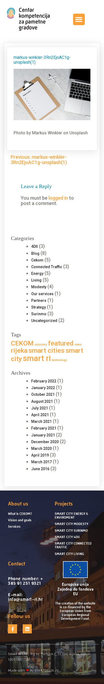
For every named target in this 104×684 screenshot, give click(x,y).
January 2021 (43, 435)
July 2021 (39, 408)
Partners (38, 300)
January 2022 (43, 388)
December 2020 (45, 442)
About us (18, 504)
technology (59, 360)
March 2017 (41, 462)
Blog (35, 253)
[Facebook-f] (12, 628)
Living (36, 280)
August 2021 (42, 401)
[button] (79, 19)
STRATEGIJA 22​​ (46, 670)
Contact (16, 564)
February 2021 (43, 428)
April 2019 (40, 455)
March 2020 (41, 448)
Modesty (38, 287)
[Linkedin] (27, 628)
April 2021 (40, 415)
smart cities (47, 350)
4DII (34, 246)
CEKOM (22, 343)
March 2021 (41, 421)
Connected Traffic (46, 267)
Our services (42, 294)
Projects (64, 504)
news (78, 344)
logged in (58, 198)
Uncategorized (44, 320)
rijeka (19, 350)
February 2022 (43, 381)
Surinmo (38, 314)
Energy (37, 273)
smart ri (37, 358)
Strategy (38, 307)
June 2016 (40, 469)
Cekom (37, 260)
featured (61, 343)
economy (41, 344)
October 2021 (43, 394)
